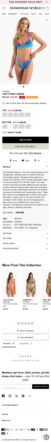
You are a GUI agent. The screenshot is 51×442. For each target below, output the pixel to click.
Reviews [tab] (7, 343)
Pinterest (23, 396)
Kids (40, 14)
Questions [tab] (24, 343)
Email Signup (30, 396)
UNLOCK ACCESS (41, 387)
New (4, 14)
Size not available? (25, 146)
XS (28, 115)
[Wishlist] (43, 9)
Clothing (24, 14)
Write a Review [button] (26, 330)
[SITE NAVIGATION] (2, 8)
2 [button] (26, 87)
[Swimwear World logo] (25, 8)
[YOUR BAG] (48, 8)
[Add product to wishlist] (18, 304)
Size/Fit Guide (14, 132)
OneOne (5, 91)
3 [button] (28, 87)
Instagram (10, 396)
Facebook (3, 396)
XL (21, 115)
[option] (25, 50)
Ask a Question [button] (26, 337)
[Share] (46, 20)
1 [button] (23, 87)
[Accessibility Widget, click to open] (46, 437)
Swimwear (12, 14)
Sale (47, 14)
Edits (33, 14)
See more (13, 212)
